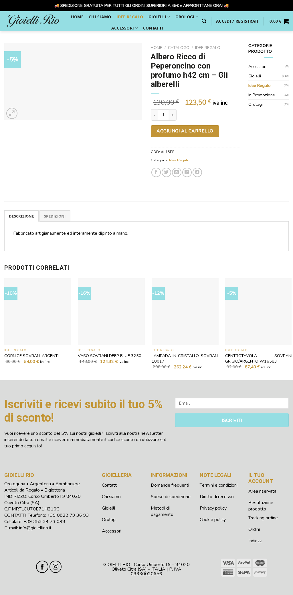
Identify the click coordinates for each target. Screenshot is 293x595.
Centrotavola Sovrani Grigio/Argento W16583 (258, 358)
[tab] (21, 216)
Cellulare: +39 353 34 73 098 (34, 521)
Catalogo (178, 47)
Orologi (185, 16)
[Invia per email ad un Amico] (176, 172)
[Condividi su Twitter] (166, 172)
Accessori (122, 28)
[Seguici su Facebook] (42, 567)
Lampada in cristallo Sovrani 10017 (185, 358)
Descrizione (21, 216)
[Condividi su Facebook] (156, 172)
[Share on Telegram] (197, 172)
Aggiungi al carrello (185, 131)
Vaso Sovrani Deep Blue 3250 (109, 356)
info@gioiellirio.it (35, 528)
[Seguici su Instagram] (56, 567)
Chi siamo (100, 16)
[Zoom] (11, 113)
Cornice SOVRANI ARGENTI (31, 356)
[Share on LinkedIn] (187, 172)
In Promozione (261, 95)
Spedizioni (55, 216)
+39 (68, 515)
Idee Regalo (129, 16)
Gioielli (157, 16)
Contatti (153, 28)
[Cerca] (204, 21)
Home (77, 16)
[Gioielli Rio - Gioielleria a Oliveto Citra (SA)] (33, 21)
